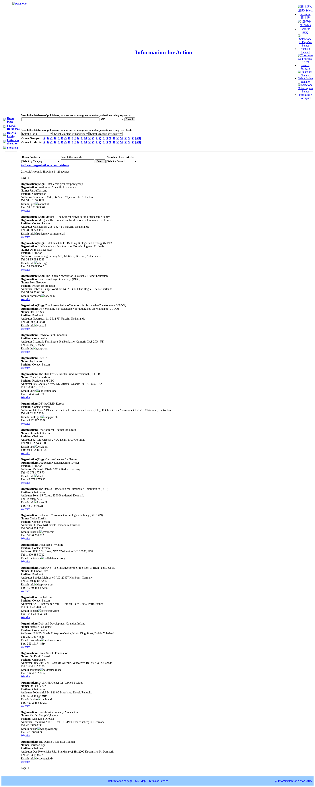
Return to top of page (120, 780)
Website (25, 210)
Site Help (12, 147)
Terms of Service (158, 780)
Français (305, 68)
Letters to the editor (13, 142)
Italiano (305, 81)
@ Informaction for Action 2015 (293, 780)
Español (305, 52)
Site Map (140, 780)
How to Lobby (11, 134)
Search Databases (13, 127)
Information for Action (163, 52)
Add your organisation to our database (45, 165)
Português (305, 98)
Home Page (10, 120)
